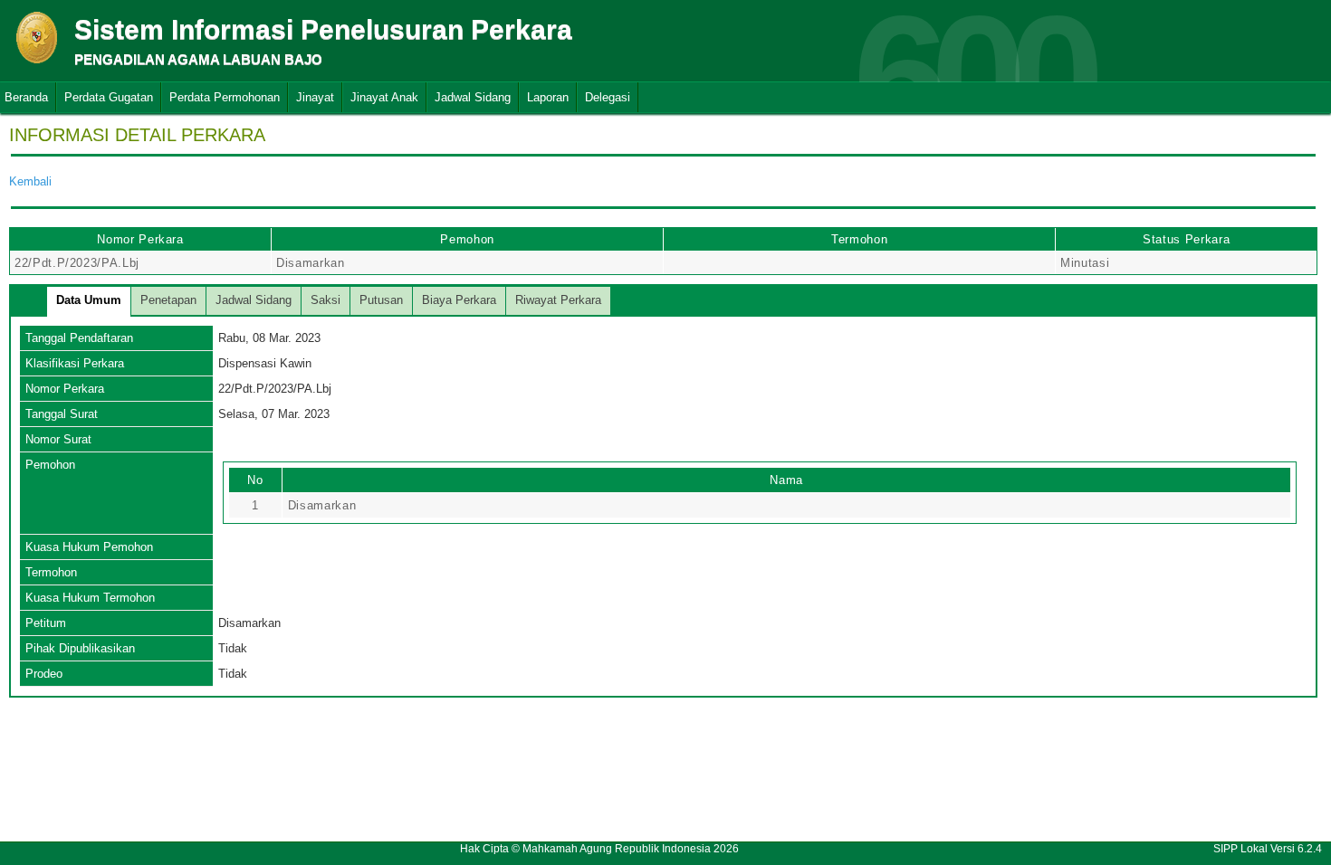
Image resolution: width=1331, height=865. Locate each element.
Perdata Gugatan (108, 97)
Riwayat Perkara (558, 300)
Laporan (548, 97)
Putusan (381, 300)
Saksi (325, 300)
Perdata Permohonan (224, 97)
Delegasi (607, 97)
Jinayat (315, 97)
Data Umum (88, 300)
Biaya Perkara (459, 300)
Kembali (30, 181)
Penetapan (168, 300)
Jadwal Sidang (473, 97)
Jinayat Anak (384, 97)
